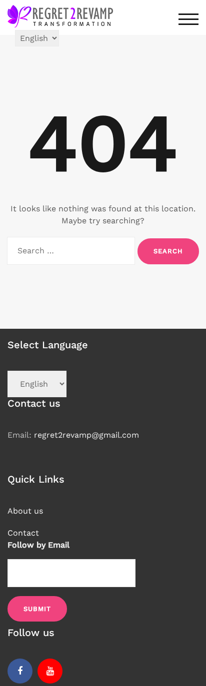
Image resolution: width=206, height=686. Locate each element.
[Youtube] (50, 671)
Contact (23, 533)
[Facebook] (20, 671)
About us (25, 511)
